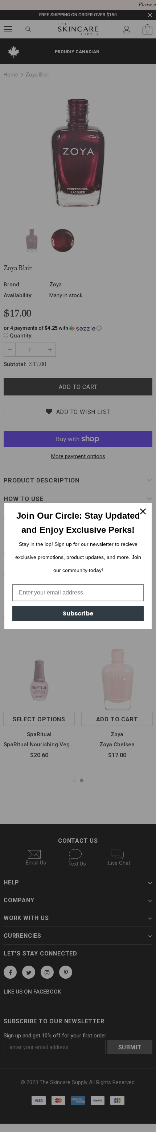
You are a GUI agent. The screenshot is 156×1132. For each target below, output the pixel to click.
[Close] (143, 511)
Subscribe (78, 613)
